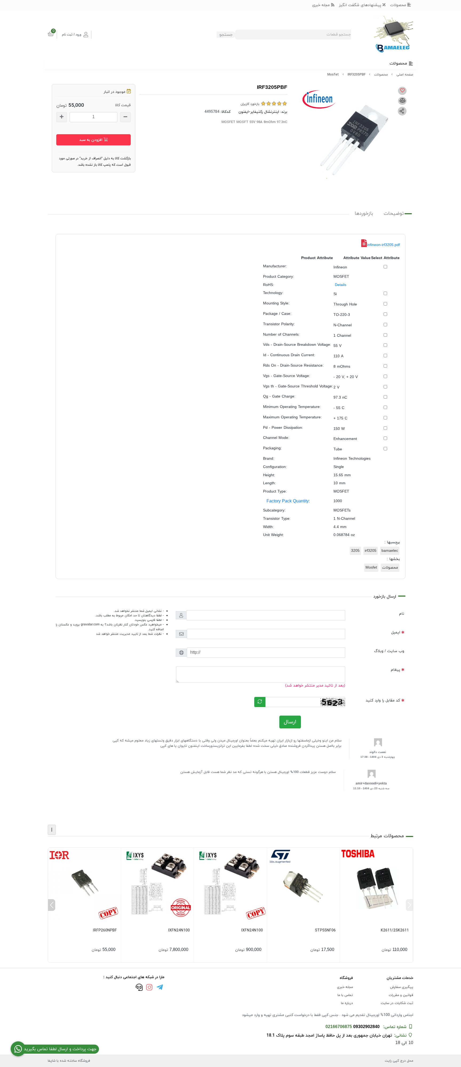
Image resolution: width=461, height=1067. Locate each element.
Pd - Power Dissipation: (283, 428)
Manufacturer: (275, 266)
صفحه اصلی (404, 75)
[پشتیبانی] (139, 988)
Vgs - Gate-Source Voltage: (286, 376)
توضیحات (394, 213)
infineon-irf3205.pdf (383, 245)
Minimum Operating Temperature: (292, 407)
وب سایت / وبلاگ (389, 651)
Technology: (273, 293)
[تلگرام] (159, 988)
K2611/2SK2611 (395, 930)
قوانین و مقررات (401, 995)
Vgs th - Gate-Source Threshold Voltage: (298, 386)
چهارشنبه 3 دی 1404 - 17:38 (377, 757)
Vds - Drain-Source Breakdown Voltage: (297, 345)
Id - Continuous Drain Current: (289, 355)
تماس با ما (345, 995)
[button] (409, 905)
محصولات (398, 5)
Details (340, 285)
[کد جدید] (259, 702)
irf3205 (370, 551)
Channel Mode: (276, 438)
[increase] (61, 117)
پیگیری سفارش (401, 987)
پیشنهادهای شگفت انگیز (361, 5)
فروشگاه (346, 978)
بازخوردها (364, 213)
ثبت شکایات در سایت (397, 1003)
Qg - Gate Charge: (279, 396)
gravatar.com (90, 624)
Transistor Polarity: (279, 324)
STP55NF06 (325, 930)
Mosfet (333, 75)
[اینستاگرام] (149, 988)
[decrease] (125, 117)
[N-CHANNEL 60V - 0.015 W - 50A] (303, 884)
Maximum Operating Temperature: (292, 417)
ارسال (290, 722)
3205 (355, 551)
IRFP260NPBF (105, 930)
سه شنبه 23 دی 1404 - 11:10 (371, 788)
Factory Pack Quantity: (288, 501)
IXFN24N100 (252, 930)
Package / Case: (277, 314)
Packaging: (272, 448)
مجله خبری (321, 5)
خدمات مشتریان (400, 978)
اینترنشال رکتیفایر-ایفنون (259, 111)
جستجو (226, 35)
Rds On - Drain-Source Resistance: (293, 365)
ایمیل (395, 632)
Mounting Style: (276, 303)
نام (401, 614)
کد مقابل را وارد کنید (383, 700)
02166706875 (338, 1027)
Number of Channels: (281, 335)
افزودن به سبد (91, 139)
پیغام (395, 670)
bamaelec (389, 551)
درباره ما (347, 1003)
